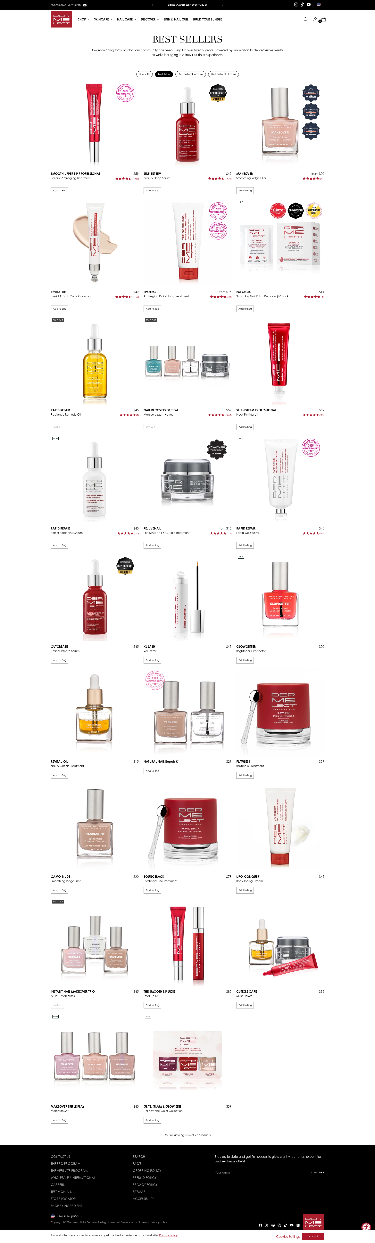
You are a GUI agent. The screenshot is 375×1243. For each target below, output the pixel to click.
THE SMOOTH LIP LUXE (159, 991)
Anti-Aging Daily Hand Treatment (166, 296)
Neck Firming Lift (247, 414)
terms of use (138, 1222)
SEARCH (139, 1157)
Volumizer (150, 651)
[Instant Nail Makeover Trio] (95, 942)
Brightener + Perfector (250, 651)
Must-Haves (244, 996)
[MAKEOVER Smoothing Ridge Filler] (280, 124)
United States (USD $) (67, 1216)
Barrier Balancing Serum (67, 532)
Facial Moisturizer (247, 532)
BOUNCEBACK (154, 877)
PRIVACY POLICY (145, 1185)
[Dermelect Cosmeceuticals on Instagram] (296, 4)
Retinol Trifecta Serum (65, 651)
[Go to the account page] (314, 19)
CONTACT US (60, 1157)
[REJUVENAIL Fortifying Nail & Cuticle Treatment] (187, 479)
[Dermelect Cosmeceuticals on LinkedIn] (298, 1225)
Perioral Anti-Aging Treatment (71, 178)
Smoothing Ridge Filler (251, 178)
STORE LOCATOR (63, 1199)
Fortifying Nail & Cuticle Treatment (167, 532)
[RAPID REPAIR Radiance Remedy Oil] (95, 361)
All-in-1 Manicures (63, 996)
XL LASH (149, 647)
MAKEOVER (244, 174)
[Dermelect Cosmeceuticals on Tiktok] (302, 4)
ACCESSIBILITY (143, 1199)
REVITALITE (58, 292)
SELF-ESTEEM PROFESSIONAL (256, 410)
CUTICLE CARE (246, 991)
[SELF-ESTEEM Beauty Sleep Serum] (187, 124)
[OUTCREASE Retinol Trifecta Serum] (95, 597)
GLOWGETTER (246, 647)
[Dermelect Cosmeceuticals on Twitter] (267, 1225)
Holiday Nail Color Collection (163, 1110)
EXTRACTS (243, 292)
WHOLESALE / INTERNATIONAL (73, 1178)
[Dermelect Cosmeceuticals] (61, 19)
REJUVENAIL (152, 528)
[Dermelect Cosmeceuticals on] (84, 5)
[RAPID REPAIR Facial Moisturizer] (280, 479)
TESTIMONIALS (61, 1192)
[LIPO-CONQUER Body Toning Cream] (280, 827)
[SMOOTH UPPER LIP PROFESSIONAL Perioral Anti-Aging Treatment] (95, 124)
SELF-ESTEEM (152, 174)
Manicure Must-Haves (158, 414)
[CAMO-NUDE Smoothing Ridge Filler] (95, 827)
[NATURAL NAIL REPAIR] (187, 712)
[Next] (222, 5)
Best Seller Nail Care (223, 74)
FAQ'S (137, 1164)
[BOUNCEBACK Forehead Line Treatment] (187, 827)
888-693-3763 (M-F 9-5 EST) (66, 5)
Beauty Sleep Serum (157, 178)
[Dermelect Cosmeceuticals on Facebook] (261, 1225)
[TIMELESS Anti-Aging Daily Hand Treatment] (187, 242)
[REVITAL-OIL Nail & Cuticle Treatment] (95, 712)
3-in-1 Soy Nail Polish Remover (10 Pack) (262, 296)
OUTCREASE (59, 647)
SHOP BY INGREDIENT (66, 1206)
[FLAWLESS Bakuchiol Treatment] (280, 712)
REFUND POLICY (144, 1178)
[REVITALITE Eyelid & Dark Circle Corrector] (95, 242)
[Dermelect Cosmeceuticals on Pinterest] (273, 1225)
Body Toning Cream (249, 881)
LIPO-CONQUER (247, 877)
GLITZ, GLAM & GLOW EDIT (162, 1106)
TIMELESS (150, 292)
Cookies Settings (288, 1237)
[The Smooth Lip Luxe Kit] (187, 942)
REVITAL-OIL (59, 761)
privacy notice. (159, 1222)
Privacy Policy (168, 1235)
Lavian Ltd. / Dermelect (85, 1222)
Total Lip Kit (151, 996)
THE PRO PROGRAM (65, 1164)
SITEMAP (139, 1192)
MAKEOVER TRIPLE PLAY (67, 1106)
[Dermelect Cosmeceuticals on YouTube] (308, 4)
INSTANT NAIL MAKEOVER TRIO (73, 991)
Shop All (144, 74)
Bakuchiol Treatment (250, 766)
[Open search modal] (306, 19)
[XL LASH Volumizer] (187, 597)
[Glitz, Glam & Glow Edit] (187, 1057)
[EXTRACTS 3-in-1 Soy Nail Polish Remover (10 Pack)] (280, 242)
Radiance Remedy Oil (66, 414)
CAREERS (58, 1185)
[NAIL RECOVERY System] (187, 361)
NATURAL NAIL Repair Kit (161, 761)
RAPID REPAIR (60, 410)
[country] (320, 4)
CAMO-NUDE (60, 877)
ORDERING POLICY (147, 1171)
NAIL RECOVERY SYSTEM (161, 410)
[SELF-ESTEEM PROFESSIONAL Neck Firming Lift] (280, 361)
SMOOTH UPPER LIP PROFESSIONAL (75, 174)
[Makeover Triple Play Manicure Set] (95, 1057)
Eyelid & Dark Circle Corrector (71, 296)
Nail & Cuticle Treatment (67, 766)
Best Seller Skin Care (191, 74)
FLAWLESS (243, 761)
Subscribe (317, 1172)
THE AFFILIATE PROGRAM (69, 1171)
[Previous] (152, 5)
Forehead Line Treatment (160, 881)
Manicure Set (60, 1110)
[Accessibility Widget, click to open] (366, 1227)
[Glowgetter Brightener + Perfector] (280, 597)
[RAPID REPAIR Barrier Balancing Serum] (95, 479)
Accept (313, 1236)
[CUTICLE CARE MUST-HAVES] (280, 942)
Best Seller (164, 74)
